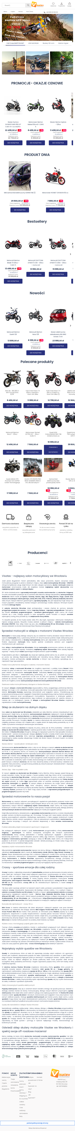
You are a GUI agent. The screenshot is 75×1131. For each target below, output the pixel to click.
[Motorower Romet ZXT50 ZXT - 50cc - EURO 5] (32, 420)
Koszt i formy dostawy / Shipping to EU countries (23, 1093)
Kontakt (39, 1077)
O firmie (39, 1080)
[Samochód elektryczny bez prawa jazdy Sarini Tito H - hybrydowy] (53, 467)
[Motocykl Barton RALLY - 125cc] (12, 420)
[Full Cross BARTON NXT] (37, 28)
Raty (20, 1116)
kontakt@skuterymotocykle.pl (58, 18)
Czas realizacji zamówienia (23, 1110)
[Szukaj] (28, 5)
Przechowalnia (16, 1091)
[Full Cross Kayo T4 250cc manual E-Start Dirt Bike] (32, 379)
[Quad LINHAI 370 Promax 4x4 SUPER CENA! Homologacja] (12, 467)
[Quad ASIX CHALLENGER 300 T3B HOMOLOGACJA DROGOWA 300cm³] (53, 420)
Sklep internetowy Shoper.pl (37, 1128)
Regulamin (5, 1089)
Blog (29, 1092)
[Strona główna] (37, 4)
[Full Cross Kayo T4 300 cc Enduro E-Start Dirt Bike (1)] (53, 379)
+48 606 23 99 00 (52, 12)
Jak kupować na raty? (32, 1086)
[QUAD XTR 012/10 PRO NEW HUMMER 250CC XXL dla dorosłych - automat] (32, 467)
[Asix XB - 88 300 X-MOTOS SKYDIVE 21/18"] (12, 379)
